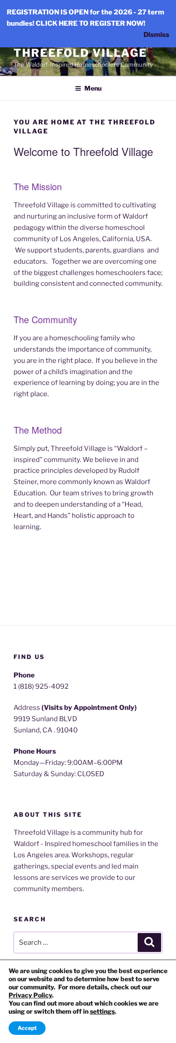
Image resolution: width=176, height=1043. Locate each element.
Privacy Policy (30, 995)
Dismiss (156, 35)
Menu (93, 88)
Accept (27, 1028)
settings (102, 1011)
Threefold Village (80, 52)
